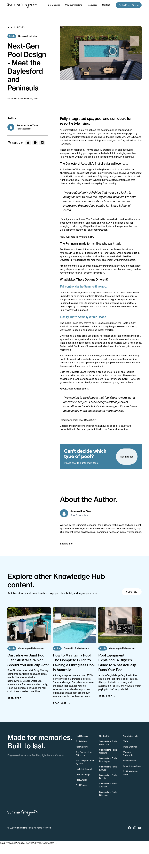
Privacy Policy (129, 760)
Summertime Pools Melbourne (108, 743)
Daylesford (79, 425)
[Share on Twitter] (28, 142)
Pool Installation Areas (130, 773)
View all (132, 592)
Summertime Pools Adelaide (108, 785)
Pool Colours (82, 746)
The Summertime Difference (84, 753)
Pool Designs (82, 736)
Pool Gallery (81, 741)
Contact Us (104, 736)
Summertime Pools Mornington (108, 760)
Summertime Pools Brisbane (108, 793)
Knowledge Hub (130, 736)
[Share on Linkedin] (42, 142)
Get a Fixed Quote (129, 5)
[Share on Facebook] (35, 142)
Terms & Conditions (132, 766)
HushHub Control (84, 769)
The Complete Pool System (85, 762)
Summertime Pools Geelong (108, 751)
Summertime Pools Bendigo (108, 776)
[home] (22, 5)
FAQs (125, 741)
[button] (53, 5)
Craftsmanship (82, 774)
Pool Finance (82, 785)
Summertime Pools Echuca (108, 768)
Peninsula (95, 425)
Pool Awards (81, 780)
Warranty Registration (128, 753)
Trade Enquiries (130, 746)
